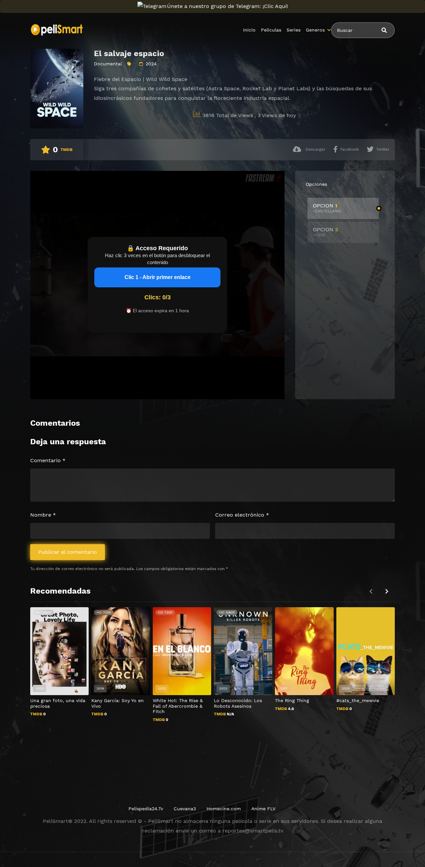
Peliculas (271, 30)
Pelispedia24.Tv (145, 808)
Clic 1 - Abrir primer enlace (158, 277)
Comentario (47, 460)
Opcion (327, 207)
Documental (108, 63)
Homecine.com (224, 808)
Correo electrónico (242, 515)
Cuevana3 (185, 808)
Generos (315, 30)
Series (293, 30)
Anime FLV (263, 808)
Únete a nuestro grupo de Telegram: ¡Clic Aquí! (227, 6)
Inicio (249, 30)
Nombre (43, 515)
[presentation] (387, 591)
